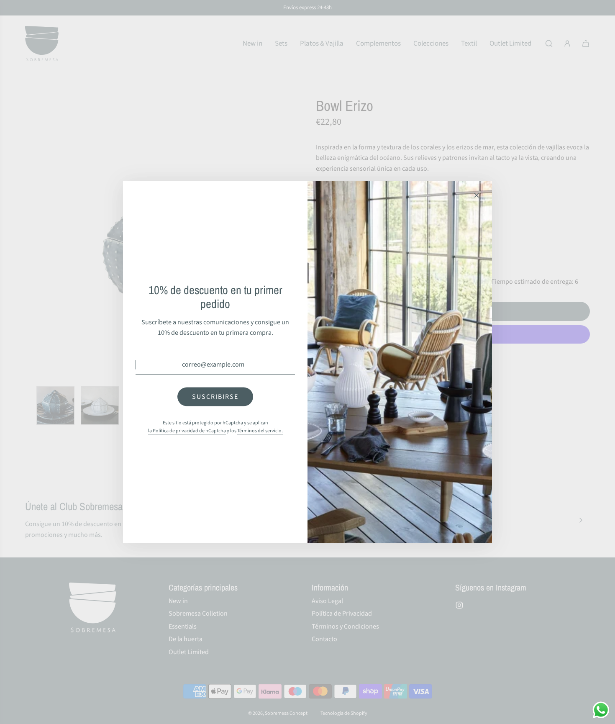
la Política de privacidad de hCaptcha (187, 430)
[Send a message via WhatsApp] (601, 710)
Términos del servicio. (260, 430)
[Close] (476, 195)
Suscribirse (215, 396)
